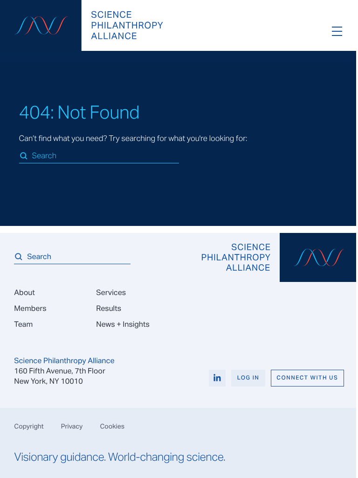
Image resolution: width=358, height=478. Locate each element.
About (24, 292)
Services (111, 292)
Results (108, 308)
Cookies (112, 426)
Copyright (28, 426)
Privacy (72, 426)
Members (30, 308)
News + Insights (123, 324)
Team (23, 324)
